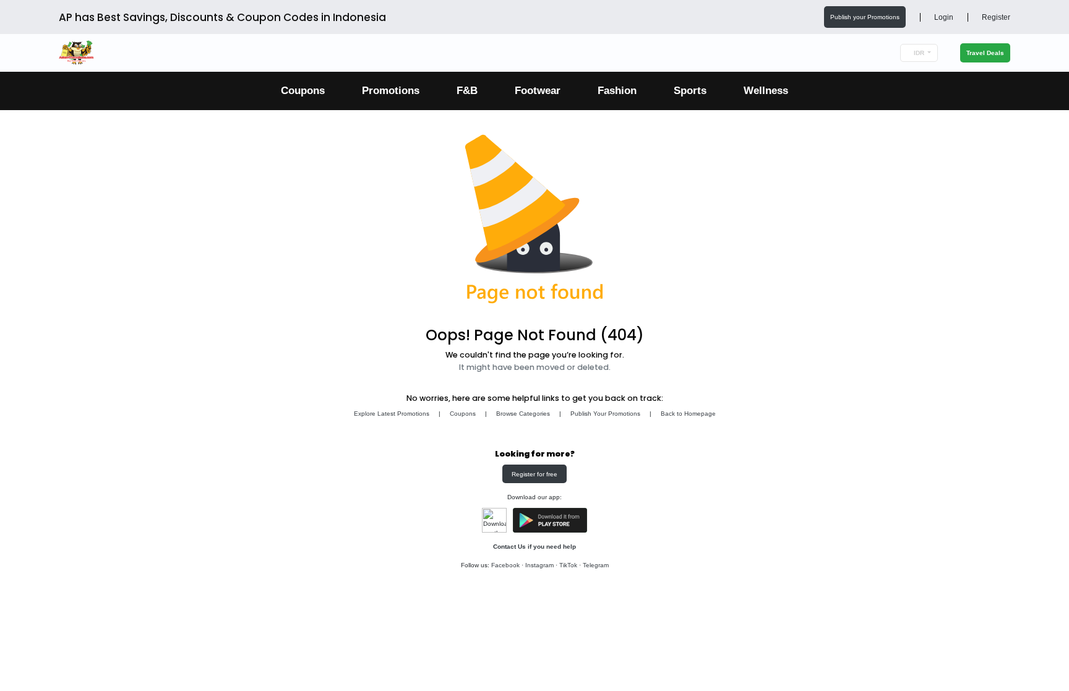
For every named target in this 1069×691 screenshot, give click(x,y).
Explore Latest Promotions (391, 413)
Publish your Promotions (864, 17)
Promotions (390, 91)
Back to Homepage (688, 413)
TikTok (568, 565)
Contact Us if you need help (534, 546)
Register (995, 17)
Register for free (534, 474)
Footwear (537, 91)
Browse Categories (523, 413)
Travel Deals (985, 52)
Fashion (617, 91)
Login (942, 17)
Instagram (539, 565)
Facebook (505, 565)
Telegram (596, 565)
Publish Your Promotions (605, 413)
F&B (467, 91)
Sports (690, 91)
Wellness (766, 91)
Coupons (303, 91)
